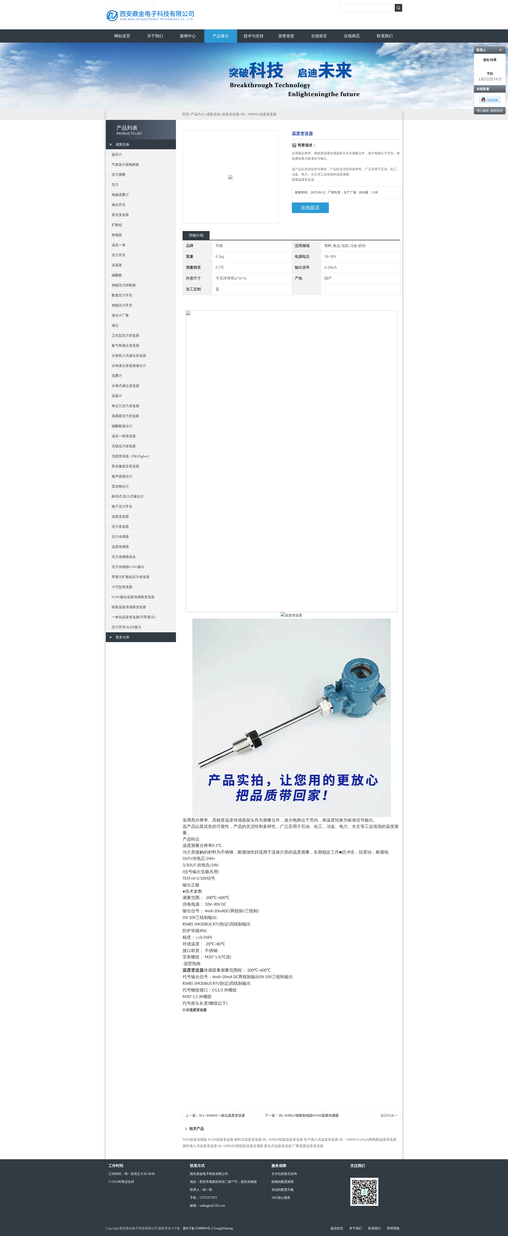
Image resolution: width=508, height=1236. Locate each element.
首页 (185, 114)
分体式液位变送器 (125, 386)
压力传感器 (120, 537)
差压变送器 (120, 215)
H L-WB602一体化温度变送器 (222, 1115)
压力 (115, 185)
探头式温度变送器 (278, 1146)
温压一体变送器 (124, 436)
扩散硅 (117, 225)
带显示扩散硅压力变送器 (130, 577)
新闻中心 (188, 36)
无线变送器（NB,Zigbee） (131, 456)
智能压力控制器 (124, 285)
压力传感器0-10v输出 (128, 567)
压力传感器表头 (124, 557)
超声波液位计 (122, 476)
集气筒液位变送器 (125, 346)
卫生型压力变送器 (125, 335)
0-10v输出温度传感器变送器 (133, 597)
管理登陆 (393, 1228)
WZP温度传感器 (195, 1140)
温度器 (117, 265)
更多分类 (122, 637)
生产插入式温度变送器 (321, 1140)
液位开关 (118, 205)
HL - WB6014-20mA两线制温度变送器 (367, 1140)
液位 (115, 325)
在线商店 (352, 36)
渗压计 (117, 154)
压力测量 (118, 175)
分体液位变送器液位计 (129, 366)
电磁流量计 (120, 195)
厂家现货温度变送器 (307, 1146)
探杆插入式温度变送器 (200, 1146)
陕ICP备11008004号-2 (198, 1228)
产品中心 (198, 114)
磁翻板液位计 (122, 426)
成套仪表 (122, 144)
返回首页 (336, 1228)
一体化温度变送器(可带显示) (133, 617)
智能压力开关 (122, 305)
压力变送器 (120, 527)
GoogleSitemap (223, 1228)
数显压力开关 (122, 295)
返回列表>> (389, 1115)
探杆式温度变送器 (248, 1140)
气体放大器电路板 (125, 164)
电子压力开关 (122, 506)
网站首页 (122, 36)
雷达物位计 (120, 486)
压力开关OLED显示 (126, 627)
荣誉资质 (286, 36)
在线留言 (319, 36)
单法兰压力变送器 (125, 406)
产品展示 (221, 36)
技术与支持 (254, 36)
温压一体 (118, 245)
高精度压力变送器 (125, 416)
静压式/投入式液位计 (128, 496)
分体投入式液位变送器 (129, 356)
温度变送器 (120, 516)
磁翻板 (117, 275)
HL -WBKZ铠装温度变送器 (282, 1140)
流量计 (117, 376)
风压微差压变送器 (125, 466)
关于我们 (155, 36)
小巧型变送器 (122, 587)
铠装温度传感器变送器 (129, 607)
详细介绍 (196, 235)
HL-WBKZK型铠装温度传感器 (240, 1146)
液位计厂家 (120, 315)
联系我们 (385, 36)
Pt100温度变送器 (220, 1140)
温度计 (117, 396)
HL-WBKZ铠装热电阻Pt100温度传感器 (309, 1115)
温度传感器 (120, 547)
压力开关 (118, 255)
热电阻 (117, 235)
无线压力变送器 (124, 446)
